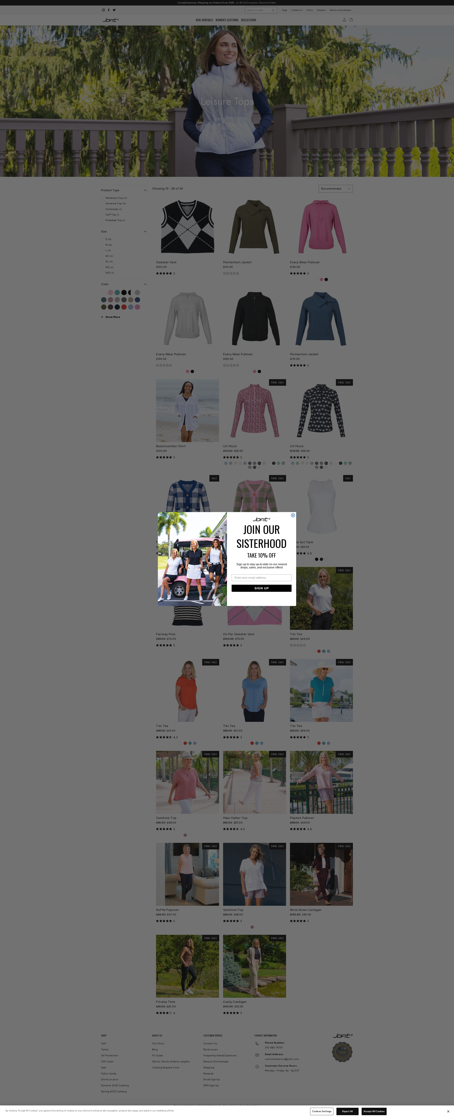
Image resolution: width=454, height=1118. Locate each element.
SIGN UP (261, 588)
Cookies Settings (321, 1111)
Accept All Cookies (374, 1111)
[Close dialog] (293, 515)
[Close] (448, 1111)
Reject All (347, 1111)
